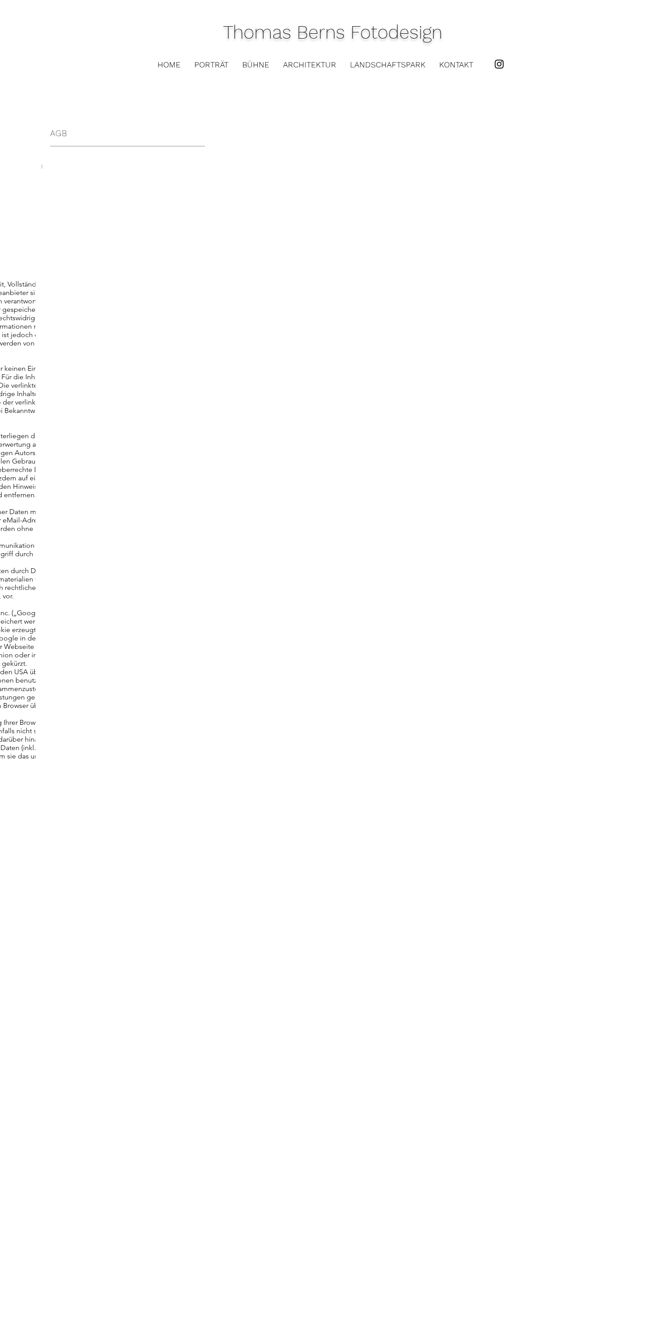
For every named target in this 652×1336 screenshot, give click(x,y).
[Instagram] (499, 64)
